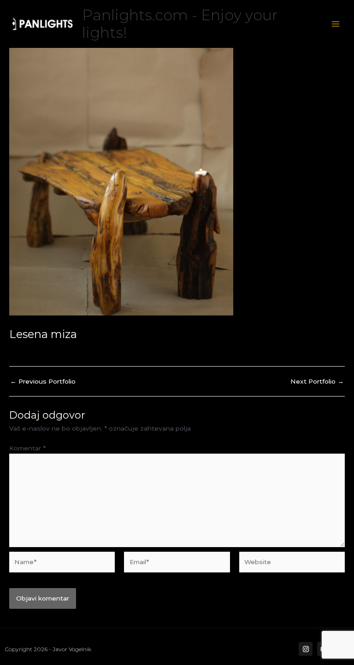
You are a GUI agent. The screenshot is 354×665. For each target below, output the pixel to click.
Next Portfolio (317, 382)
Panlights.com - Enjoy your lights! (179, 23)
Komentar (27, 448)
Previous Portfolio (43, 382)
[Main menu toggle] (335, 24)
